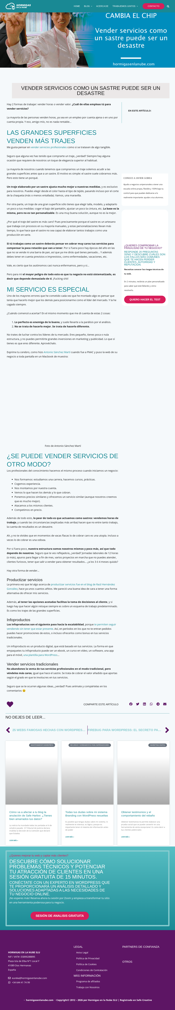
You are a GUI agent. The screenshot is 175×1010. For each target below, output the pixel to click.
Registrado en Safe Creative (136, 1000)
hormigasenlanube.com (39, 1000)
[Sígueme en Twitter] (145, 201)
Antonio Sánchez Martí (57, 352)
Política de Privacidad (87, 958)
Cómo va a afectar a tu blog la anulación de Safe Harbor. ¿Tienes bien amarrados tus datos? (30, 816)
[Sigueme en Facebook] (140, 201)
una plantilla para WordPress (40, 655)
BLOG (87, 6)
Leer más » (13, 840)
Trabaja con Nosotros (88, 987)
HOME (77, 6)
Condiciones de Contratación (91, 970)
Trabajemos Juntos (123, 6)
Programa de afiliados (88, 981)
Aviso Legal (82, 952)
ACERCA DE (102, 6)
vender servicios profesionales (49, 147)
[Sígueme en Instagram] (150, 201)
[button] (91, 6)
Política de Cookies (86, 964)
